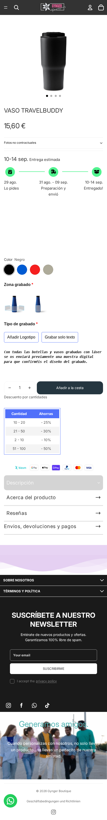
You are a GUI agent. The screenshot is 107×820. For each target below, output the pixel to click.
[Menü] (5, 7)
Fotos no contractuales (20, 142)
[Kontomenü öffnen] (90, 7)
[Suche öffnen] (16, 7)
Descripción (20, 483)
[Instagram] (53, 812)
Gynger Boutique (59, 791)
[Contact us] (10, 801)
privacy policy (46, 681)
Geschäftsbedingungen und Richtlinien (53, 801)
